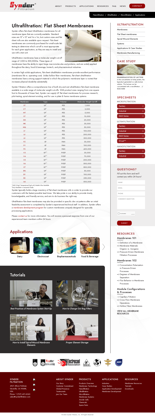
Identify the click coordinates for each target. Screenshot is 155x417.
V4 (24, 156)
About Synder (64, 379)
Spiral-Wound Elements (127, 38)
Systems (120, 43)
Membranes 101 (126, 240)
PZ (24, 141)
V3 (24, 152)
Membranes (122, 29)
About (58, 6)
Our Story (60, 383)
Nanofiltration (98, 15)
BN (24, 170)
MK (24, 123)
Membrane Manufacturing (128, 52)
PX (24, 149)
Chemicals (83, 402)
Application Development (111, 388)
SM (24, 120)
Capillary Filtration (128, 299)
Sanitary (122, 108)
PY (24, 145)
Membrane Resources (133, 383)
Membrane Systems (86, 397)
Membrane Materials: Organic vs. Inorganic (129, 249)
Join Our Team (61, 394)
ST (24, 116)
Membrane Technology (88, 386)
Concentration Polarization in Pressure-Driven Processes (131, 270)
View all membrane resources (128, 315)
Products (70, 6)
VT (24, 109)
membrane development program (28, 207)
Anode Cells (84, 399)
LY (24, 131)
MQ (24, 127)
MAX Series (124, 118)
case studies (107, 386)
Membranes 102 (127, 262)
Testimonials (61, 391)
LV (24, 134)
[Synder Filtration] (23, 6)
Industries (105, 383)
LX (24, 138)
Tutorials (128, 386)
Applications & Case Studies (129, 48)
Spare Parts (83, 405)
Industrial (122, 113)
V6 (24, 163)
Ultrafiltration (112, 15)
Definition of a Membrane (131, 244)
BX (24, 178)
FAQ (114, 6)
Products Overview (86, 383)
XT (24, 105)
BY (24, 174)
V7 (24, 167)
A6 (24, 181)
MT (24, 112)
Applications (86, 6)
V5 (24, 160)
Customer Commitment (64, 386)
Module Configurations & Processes (131, 292)
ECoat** (122, 143)
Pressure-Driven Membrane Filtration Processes (132, 256)
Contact (137, 6)
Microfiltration (126, 15)
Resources (103, 6)
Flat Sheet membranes (127, 34)
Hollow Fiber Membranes (131, 308)
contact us (22, 215)
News (123, 6)
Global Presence (62, 388)
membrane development (111, 391)
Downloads (129, 388)
